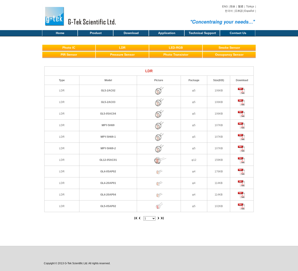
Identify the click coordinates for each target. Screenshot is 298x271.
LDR (122, 47)
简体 (232, 6)
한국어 (229, 10)
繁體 (240, 6)
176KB (219, 171)
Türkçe (250, 6)
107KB (219, 125)
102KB (219, 206)
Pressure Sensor (122, 54)
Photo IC (68, 47)
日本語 (239, 10)
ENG (225, 6)
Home (60, 33)
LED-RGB (176, 47)
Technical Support (202, 33)
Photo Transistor (175, 54)
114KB (219, 183)
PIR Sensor (69, 54)
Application (166, 33)
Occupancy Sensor (229, 54)
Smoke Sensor (229, 47)
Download (131, 33)
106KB (219, 90)
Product (96, 33)
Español (249, 10)
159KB (219, 159)
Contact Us (238, 33)
